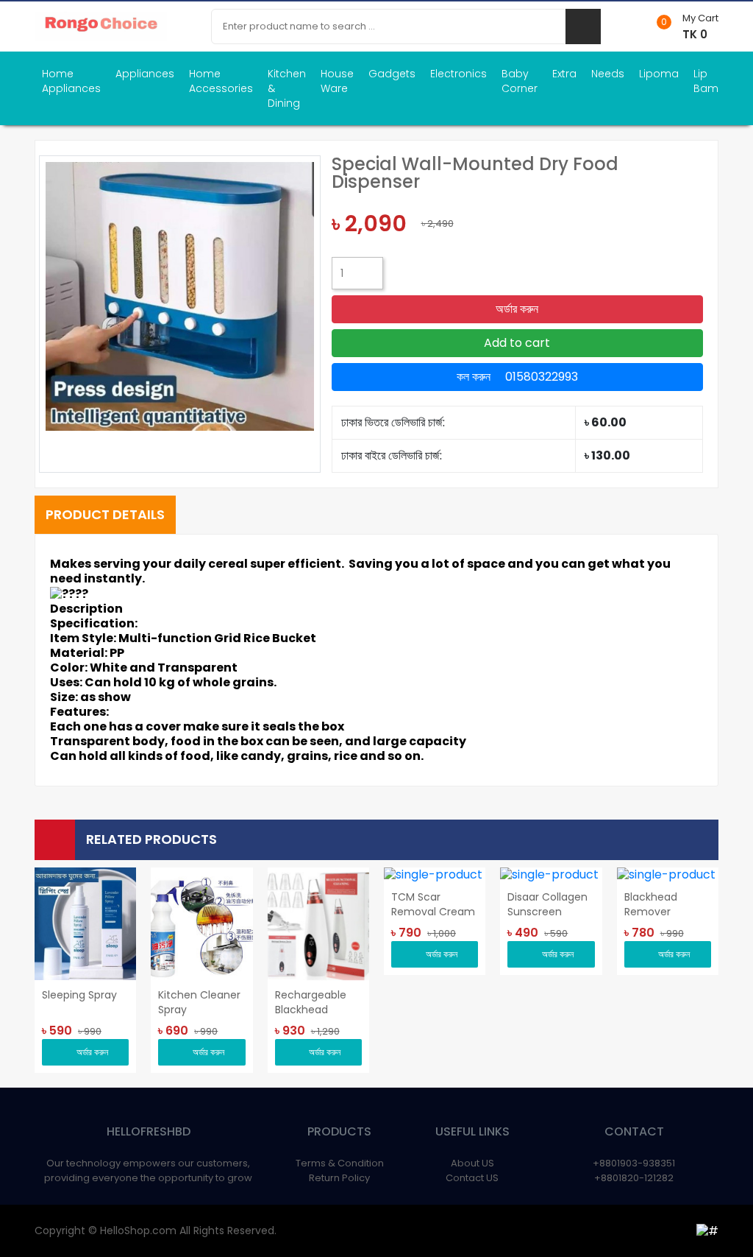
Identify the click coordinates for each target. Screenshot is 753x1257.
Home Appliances (71, 81)
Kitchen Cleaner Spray (199, 1002)
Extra (564, 73)
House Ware (337, 81)
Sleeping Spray (79, 994)
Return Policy (339, 1178)
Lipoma (659, 73)
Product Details (105, 514)
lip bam (705, 81)
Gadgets (391, 73)
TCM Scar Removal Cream (433, 904)
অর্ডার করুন (517, 308)
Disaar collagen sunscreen (547, 904)
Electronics (458, 73)
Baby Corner (520, 81)
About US (472, 1163)
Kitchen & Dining (287, 88)
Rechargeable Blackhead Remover (310, 1002)
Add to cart (517, 342)
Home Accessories (221, 81)
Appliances (144, 73)
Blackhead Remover (650, 904)
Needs (607, 73)
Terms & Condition (340, 1163)
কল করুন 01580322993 (517, 376)
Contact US (472, 1178)
